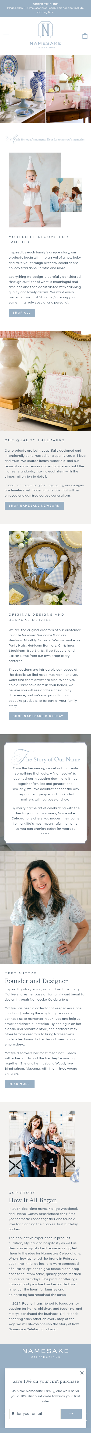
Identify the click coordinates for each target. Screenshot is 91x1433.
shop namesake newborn (34, 505)
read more (19, 1084)
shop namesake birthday (38, 716)
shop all (22, 312)
